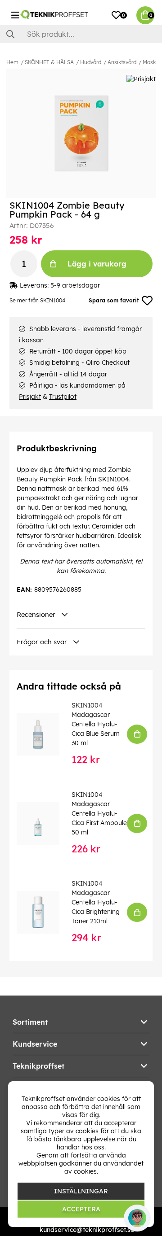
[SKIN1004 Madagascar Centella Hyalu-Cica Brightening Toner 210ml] (44, 912)
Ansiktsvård (122, 62)
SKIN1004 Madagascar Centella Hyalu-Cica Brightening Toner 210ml (96, 902)
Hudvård (90, 62)
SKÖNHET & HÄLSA (49, 62)
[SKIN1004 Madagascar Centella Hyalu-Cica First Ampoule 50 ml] (44, 823)
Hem (12, 62)
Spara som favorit (114, 300)
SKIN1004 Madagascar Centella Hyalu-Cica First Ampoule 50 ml (99, 813)
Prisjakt (30, 397)
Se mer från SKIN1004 (37, 300)
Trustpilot (62, 397)
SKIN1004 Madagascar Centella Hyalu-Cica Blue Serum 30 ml (96, 724)
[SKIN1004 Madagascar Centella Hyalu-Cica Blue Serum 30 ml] (44, 734)
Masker (152, 62)
